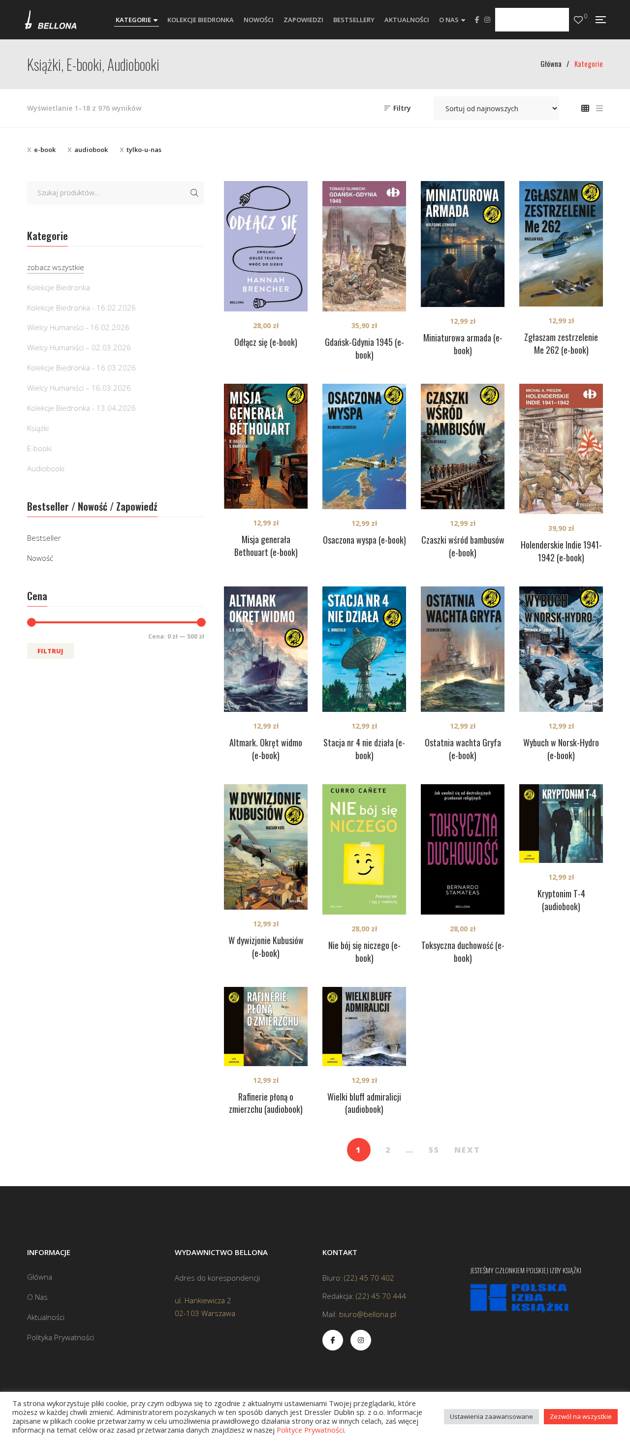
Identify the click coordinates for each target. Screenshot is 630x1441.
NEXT (467, 1149)
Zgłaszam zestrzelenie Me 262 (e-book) (561, 343)
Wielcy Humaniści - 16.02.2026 (78, 327)
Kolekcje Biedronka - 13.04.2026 (81, 408)
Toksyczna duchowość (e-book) (462, 951)
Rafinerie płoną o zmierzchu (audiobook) (266, 1103)
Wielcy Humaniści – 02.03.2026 (79, 347)
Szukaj (194, 193)
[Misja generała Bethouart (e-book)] (266, 446)
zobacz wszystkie (55, 267)
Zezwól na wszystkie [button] (581, 1416)
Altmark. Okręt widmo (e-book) (265, 749)
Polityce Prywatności (310, 1430)
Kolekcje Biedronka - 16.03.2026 (81, 367)
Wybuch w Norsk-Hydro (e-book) (561, 749)
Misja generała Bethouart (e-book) (266, 545)
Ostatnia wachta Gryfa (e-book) (463, 749)
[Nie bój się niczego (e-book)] (364, 849)
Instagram (487, 19)
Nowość (40, 558)
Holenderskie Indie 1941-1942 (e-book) (561, 551)
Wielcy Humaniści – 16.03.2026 (79, 388)
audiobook (91, 149)
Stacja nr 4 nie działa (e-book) (364, 749)
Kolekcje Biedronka (58, 287)
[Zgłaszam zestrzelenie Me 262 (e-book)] (561, 244)
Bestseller (44, 538)
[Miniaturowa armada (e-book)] (462, 244)
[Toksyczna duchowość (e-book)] (462, 849)
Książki (38, 428)
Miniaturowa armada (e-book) (463, 344)
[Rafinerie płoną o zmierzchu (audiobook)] (266, 1026)
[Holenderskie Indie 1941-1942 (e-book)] (561, 449)
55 (434, 1149)
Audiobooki (45, 468)
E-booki (39, 448)
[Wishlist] (578, 20)
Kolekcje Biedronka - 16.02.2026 (81, 307)
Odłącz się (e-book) (265, 342)
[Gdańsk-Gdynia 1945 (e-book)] (364, 246)
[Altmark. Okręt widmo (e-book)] (266, 649)
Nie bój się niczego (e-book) (364, 951)
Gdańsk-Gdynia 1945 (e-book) (364, 348)
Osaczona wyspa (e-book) (364, 539)
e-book (45, 149)
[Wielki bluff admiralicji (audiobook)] (364, 1026)
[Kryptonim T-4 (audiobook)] (561, 823)
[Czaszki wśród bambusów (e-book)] (462, 446)
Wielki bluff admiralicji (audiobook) (364, 1103)
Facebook (477, 19)
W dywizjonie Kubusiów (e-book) (266, 946)
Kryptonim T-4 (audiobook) (561, 900)
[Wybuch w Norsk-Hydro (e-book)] (561, 649)
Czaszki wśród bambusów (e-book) (462, 546)
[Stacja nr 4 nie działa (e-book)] (364, 649)
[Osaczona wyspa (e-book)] (364, 446)
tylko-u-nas (143, 149)
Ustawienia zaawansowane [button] (491, 1416)
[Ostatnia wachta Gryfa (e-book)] (462, 649)
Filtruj (50, 650)
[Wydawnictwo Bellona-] (50, 19)
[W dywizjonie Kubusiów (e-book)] (266, 847)
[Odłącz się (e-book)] (266, 246)
